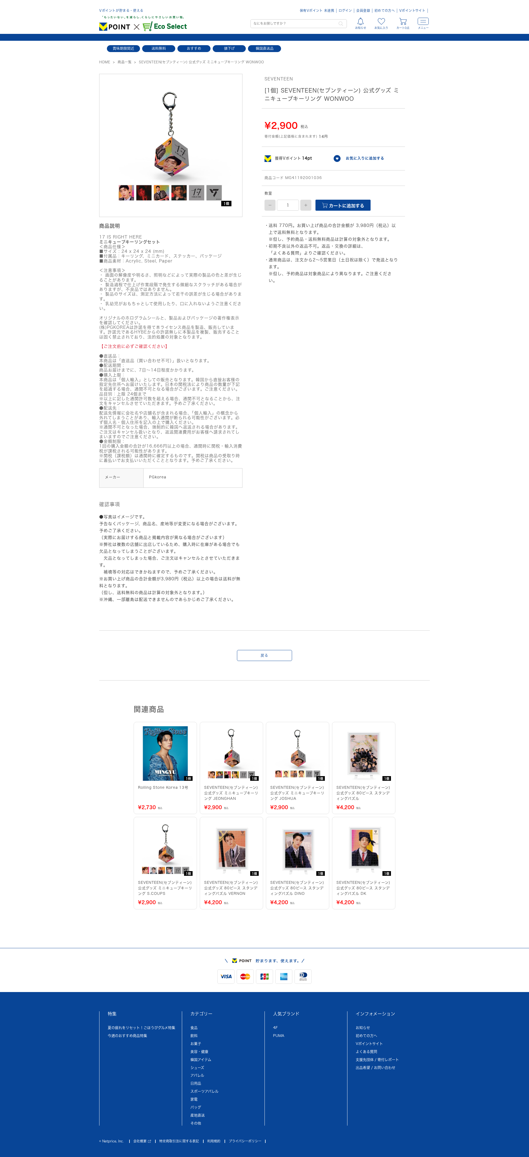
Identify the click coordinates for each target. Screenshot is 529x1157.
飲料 (194, 1035)
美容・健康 (199, 1051)
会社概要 (140, 1141)
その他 (195, 1123)
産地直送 (197, 1115)
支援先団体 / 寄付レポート (377, 1059)
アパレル (197, 1075)
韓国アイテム (200, 1059)
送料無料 (159, 48)
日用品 (195, 1083)
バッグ (195, 1107)
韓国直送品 (265, 48)
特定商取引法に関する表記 (179, 1141)
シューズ (197, 1067)
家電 (194, 1099)
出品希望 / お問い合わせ (375, 1067)
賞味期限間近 (123, 48)
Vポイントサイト (412, 10)
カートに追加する (346, 206)
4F (275, 1027)
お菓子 (195, 1043)
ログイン (345, 10)
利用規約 (213, 1141)
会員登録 (363, 10)
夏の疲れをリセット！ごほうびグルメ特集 (141, 1027)
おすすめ (194, 48)
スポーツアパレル (204, 1091)
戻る (264, 655)
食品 (194, 1027)
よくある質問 (366, 1051)
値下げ (229, 48)
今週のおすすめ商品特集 (127, 1035)
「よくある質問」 (286, 253)
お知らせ (363, 1027)
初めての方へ (384, 10)
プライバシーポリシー (245, 1141)
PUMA (278, 1035)
